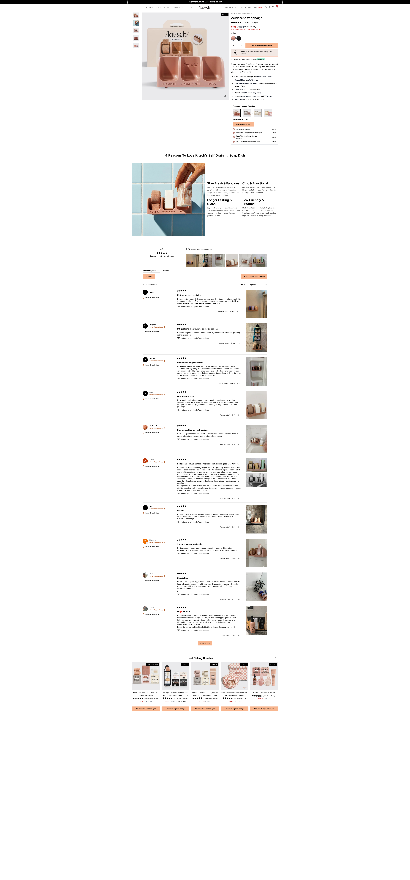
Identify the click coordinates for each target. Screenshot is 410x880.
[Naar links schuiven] (127, 2)
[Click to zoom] (225, 96)
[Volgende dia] (265, 260)
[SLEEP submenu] (191, 7)
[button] (244, 22)
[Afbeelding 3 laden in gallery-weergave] (136, 30)
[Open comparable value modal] (255, 27)
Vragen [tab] (167, 271)
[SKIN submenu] (172, 7)
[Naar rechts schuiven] (282, 2)
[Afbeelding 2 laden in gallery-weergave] (136, 23)
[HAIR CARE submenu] (156, 7)
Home (233, 13)
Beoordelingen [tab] (151, 271)
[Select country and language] (273, 7)
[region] (205, 2)
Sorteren (242, 285)
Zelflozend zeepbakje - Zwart (238, 38)
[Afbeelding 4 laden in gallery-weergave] (136, 38)
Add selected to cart (243, 124)
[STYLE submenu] (164, 7)
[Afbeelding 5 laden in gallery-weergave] (136, 46)
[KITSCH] (205, 7)
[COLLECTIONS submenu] (238, 7)
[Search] (265, 7)
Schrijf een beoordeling (256, 277)
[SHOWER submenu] (183, 7)
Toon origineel (203, 307)
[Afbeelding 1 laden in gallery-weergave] (136, 15)
